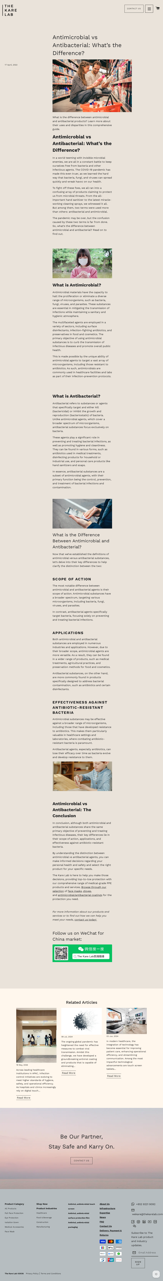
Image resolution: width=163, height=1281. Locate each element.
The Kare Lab (11, 1273)
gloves (87, 891)
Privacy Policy (32, 1273)
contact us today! (85, 919)
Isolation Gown (12, 1222)
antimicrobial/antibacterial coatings (80, 895)
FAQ (102, 1221)
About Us (105, 1204)
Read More (23, 1097)
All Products (10, 1208)
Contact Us (134, 8)
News (103, 1217)
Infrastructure (107, 1208)
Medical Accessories (14, 1227)
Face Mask (9, 1231)
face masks (75, 891)
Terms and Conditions (51, 1273)
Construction (42, 1222)
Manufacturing (43, 1227)
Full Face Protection (14, 1213)
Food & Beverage (44, 1217)
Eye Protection (11, 1218)
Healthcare (41, 1213)
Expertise (105, 1213)
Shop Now (42, 1204)
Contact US (81, 1160)
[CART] (158, 8)
